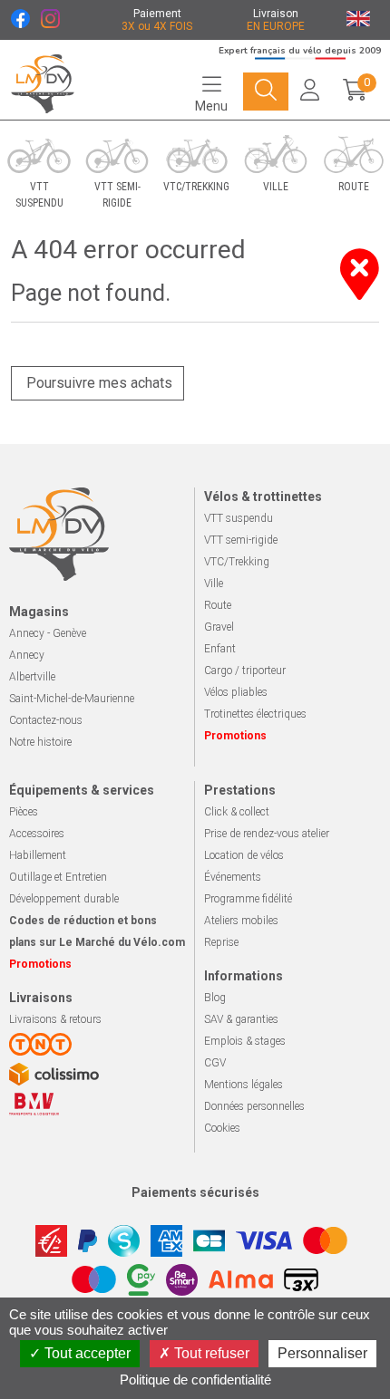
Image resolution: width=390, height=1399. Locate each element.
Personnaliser (322, 1353)
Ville (213, 583)
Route (217, 605)
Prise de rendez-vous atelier (266, 833)
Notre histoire (40, 742)
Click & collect (236, 812)
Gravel (219, 627)
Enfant (220, 648)
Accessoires (36, 833)
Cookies (222, 1128)
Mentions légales (243, 1084)
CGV (215, 1062)
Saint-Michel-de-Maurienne (71, 698)
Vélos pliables (236, 692)
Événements (232, 877)
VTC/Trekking (236, 561)
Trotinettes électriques (255, 714)
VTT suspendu (238, 518)
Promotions (235, 735)
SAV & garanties (241, 1019)
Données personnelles (254, 1106)
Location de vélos (244, 855)
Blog (215, 997)
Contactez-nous (46, 720)
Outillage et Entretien (58, 877)
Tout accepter (86, 1353)
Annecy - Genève (47, 633)
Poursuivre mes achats (97, 382)
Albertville (32, 677)
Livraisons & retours (55, 1019)
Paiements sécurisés (195, 1192)
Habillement (37, 855)
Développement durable (64, 898)
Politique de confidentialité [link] (195, 1379)
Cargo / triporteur (245, 670)
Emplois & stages (245, 1041)
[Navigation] (265, 91)
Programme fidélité (248, 898)
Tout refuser (210, 1353)
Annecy (26, 655)
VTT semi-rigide (241, 540)
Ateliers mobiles (241, 920)
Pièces (23, 812)
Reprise (221, 942)
